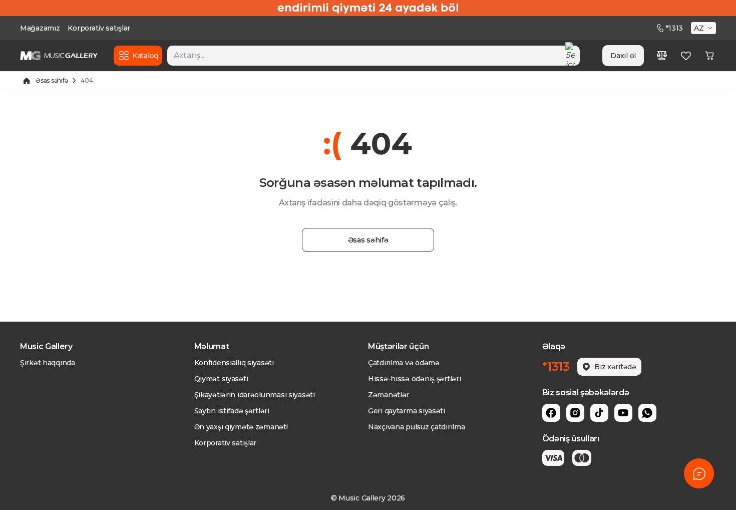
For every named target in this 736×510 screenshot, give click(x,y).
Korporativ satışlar (99, 28)
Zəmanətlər (388, 394)
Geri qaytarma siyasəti (406, 410)
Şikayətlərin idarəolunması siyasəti (254, 394)
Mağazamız (40, 28)
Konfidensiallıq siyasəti (234, 362)
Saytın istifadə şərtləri (231, 410)
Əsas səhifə (52, 80)
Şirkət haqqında (47, 362)
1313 (674, 28)
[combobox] (373, 56)
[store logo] (59, 55)
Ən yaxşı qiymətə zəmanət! (241, 426)
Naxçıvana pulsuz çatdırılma (416, 426)
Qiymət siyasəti (221, 378)
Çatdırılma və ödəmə (404, 362)
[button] (704, 28)
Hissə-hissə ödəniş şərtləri (414, 378)
